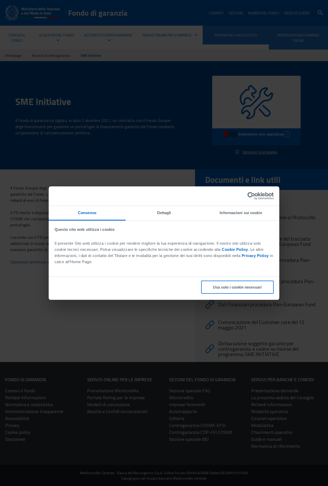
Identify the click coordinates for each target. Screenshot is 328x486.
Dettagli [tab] (164, 213)
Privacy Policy (255, 255)
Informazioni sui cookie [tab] (241, 213)
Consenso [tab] (87, 213)
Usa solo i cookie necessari (237, 287)
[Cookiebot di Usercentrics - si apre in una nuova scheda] (251, 196)
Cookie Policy (235, 249)
